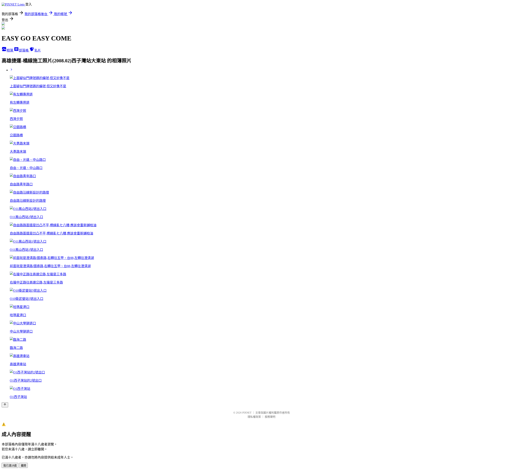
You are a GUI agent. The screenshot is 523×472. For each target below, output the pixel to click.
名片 (37, 50)
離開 (23, 465)
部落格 (24, 50)
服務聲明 (270, 416)
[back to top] (5, 404)
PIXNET (246, 412)
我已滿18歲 (10, 465)
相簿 (10, 50)
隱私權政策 (254, 416)
